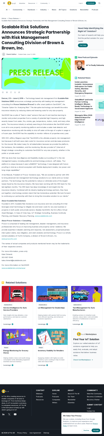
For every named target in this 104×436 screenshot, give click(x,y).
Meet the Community (94, 394)
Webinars (39, 394)
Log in (81, 3)
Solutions (73, 10)
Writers (54, 403)
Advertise (22, 3)
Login (89, 408)
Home (54, 394)
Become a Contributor (94, 397)
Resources (40, 400)
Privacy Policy (22, 433)
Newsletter (84, 10)
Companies (56, 400)
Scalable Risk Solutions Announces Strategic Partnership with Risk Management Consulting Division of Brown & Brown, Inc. (44, 21)
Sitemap (46, 433)
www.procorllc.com (9, 239)
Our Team (71, 397)
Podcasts (39, 397)
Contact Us (91, 411)
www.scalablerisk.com (43, 216)
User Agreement (35, 433)
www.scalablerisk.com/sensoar (13, 268)
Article (4, 18)
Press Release (14, 18)
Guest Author (11, 54)
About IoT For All (73, 394)
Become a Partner (93, 400)
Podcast (95, 10)
